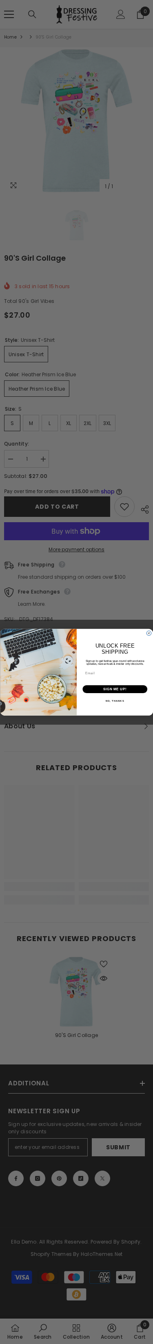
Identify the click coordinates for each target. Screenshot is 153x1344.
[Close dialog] (148, 633)
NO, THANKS (114, 701)
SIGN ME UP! (114, 689)
